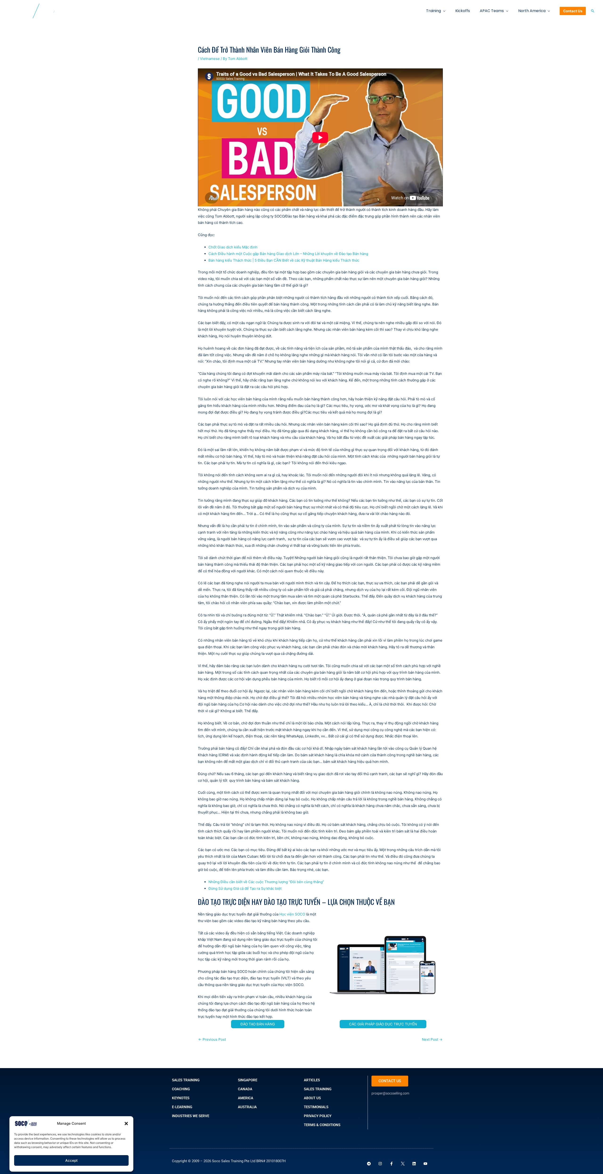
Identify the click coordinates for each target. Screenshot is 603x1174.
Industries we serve (190, 1116)
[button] (126, 1123)
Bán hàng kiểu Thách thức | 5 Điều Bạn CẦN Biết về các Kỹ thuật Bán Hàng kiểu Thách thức (283, 260)
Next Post (432, 1039)
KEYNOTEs (180, 1098)
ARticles (312, 1080)
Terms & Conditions (322, 1125)
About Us (312, 1098)
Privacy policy (317, 1116)
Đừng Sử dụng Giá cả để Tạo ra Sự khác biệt (244, 888)
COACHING (181, 1089)
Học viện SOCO (292, 914)
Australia (247, 1107)
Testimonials (316, 1107)
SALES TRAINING (186, 1080)
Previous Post (212, 1039)
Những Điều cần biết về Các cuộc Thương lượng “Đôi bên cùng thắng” (266, 882)
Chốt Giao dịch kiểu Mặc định (232, 247)
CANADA (245, 1089)
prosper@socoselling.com (390, 1093)
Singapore (247, 1080)
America (245, 1098)
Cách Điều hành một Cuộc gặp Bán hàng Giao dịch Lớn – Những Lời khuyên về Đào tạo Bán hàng (288, 253)
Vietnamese (210, 58)
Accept (71, 1160)
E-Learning (182, 1107)
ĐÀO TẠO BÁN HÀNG (257, 1024)
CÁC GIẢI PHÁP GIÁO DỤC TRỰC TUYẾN (383, 1024)
